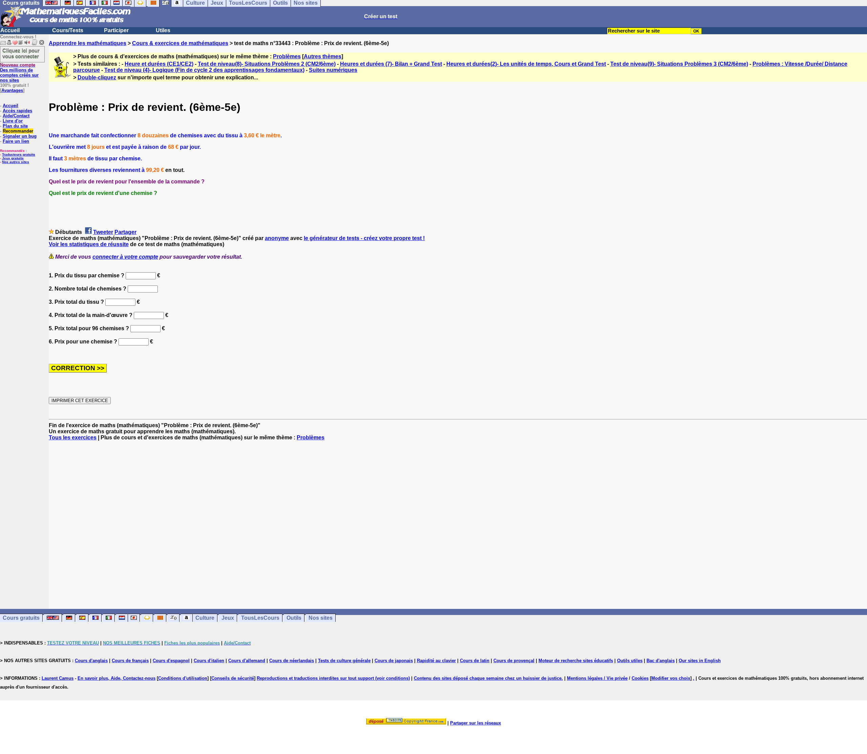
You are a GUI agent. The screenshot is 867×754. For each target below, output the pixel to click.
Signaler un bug (20, 136)
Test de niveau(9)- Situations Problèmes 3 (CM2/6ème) (679, 64)
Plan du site (15, 125)
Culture (204, 618)
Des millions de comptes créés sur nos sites (19, 72)
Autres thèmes (322, 56)
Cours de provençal (513, 660)
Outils (294, 618)
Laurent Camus (57, 678)
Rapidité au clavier (436, 660)
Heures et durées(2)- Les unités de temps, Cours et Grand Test (526, 64)
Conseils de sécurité (232, 678)
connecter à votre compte (125, 257)
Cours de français (130, 660)
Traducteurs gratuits (18, 154)
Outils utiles (629, 660)
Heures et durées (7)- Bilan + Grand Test (391, 64)
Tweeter (103, 232)
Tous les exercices (73, 437)
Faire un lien (16, 141)
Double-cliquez (97, 77)
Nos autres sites (15, 162)
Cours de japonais (394, 660)
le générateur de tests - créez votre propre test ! (364, 238)
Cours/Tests (67, 30)
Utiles (163, 30)
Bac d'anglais (661, 660)
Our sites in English (700, 660)
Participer (116, 30)
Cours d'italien (209, 660)
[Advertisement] (458, 518)
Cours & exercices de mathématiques (180, 43)
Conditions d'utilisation (182, 678)
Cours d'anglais (91, 660)
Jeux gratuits (13, 158)
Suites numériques (333, 70)
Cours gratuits (21, 618)
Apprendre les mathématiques (87, 43)
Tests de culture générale (344, 660)
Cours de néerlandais (291, 660)
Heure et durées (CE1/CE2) (159, 64)
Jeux (227, 618)
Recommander (18, 131)
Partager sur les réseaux (475, 723)
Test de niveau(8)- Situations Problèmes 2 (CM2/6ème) (267, 64)
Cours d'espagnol (171, 660)
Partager (125, 232)
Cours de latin (474, 660)
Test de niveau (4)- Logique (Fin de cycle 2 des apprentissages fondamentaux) (204, 70)
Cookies (640, 678)
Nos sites (321, 618)
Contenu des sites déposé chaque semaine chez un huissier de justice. (488, 678)
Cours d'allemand (246, 660)
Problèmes (287, 56)
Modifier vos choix (670, 678)
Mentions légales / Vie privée (597, 678)
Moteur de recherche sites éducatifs (575, 660)
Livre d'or (13, 120)
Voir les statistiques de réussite (89, 244)
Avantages (12, 90)
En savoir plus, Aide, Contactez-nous (116, 678)
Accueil (10, 30)
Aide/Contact (16, 115)
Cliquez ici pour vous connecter (21, 53)
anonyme (277, 238)
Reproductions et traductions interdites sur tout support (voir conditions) (333, 678)
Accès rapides (17, 110)
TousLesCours (260, 618)
